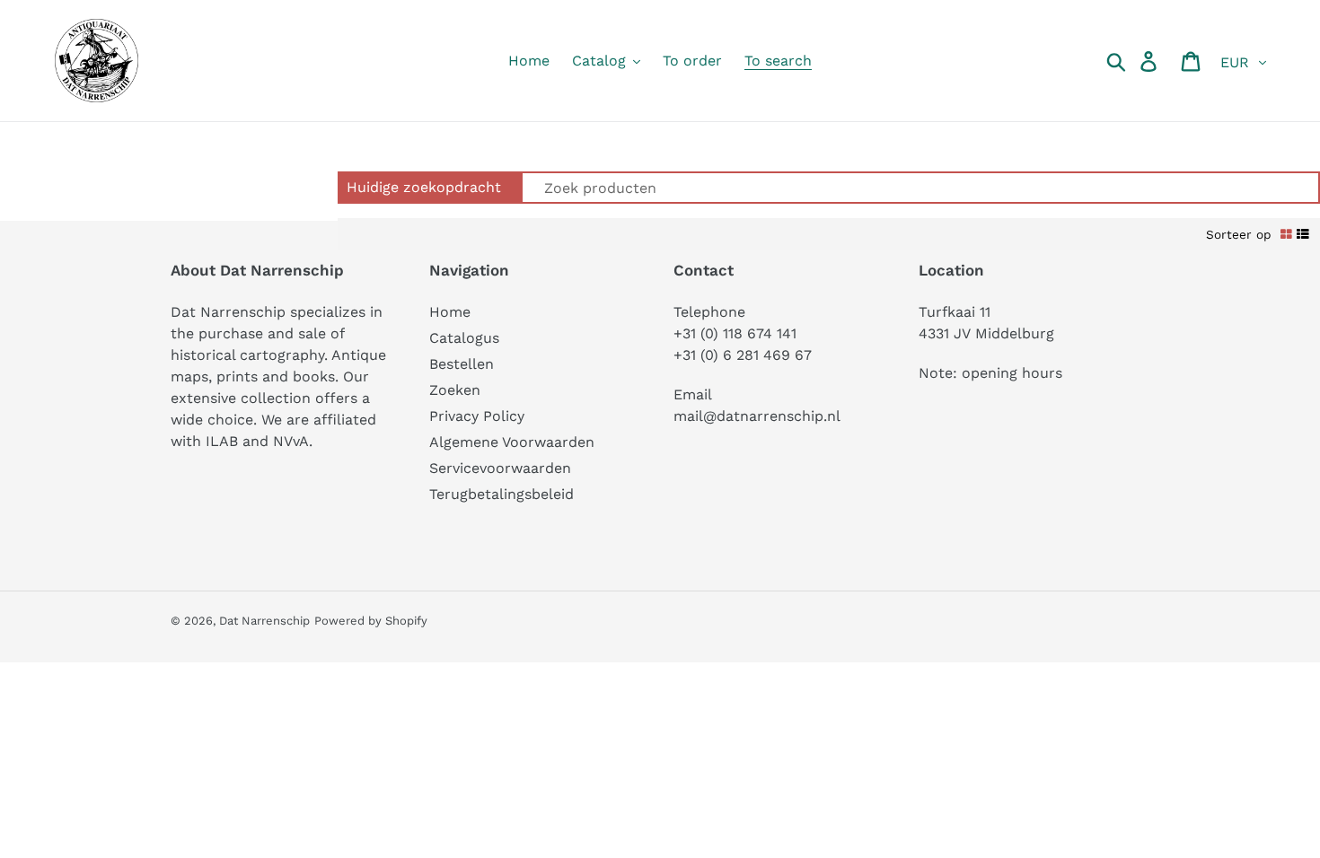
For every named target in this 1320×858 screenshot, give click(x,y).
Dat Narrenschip (264, 620)
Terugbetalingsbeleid (501, 494)
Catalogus (464, 337)
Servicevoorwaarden (500, 468)
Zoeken (454, 389)
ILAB (222, 441)
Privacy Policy (476, 416)
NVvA (291, 441)
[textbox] (914, 187)
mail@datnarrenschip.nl (756, 416)
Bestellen (461, 363)
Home (450, 311)
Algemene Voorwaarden (511, 442)
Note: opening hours (990, 372)
